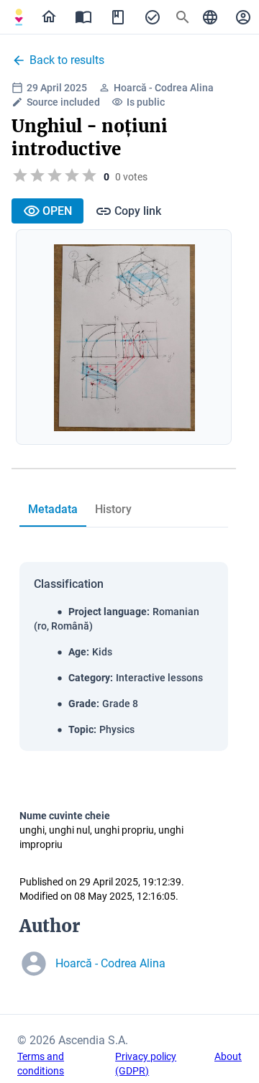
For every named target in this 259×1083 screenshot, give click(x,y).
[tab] (19, 17)
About (228, 1056)
